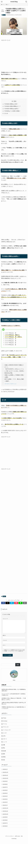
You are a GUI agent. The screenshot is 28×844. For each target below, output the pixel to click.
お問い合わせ (17, 836)
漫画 (4, 753)
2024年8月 (5, 784)
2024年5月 (5, 793)
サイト (4, 645)
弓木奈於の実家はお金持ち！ (11, 108)
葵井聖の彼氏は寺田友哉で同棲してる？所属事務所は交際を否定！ (14, 690)
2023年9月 (5, 817)
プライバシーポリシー (9, 836)
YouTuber (5, 721)
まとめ (6, 113)
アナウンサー (6, 727)
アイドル (5, 723)
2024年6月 (5, 790)
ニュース (5, 741)
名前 (4, 635)
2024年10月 (5, 778)
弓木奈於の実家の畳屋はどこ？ (12, 106)
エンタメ (5, 732)
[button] (3, 603)
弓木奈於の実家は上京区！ (11, 104)
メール (5, 640)
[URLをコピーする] (25, 603)
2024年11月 (5, 775)
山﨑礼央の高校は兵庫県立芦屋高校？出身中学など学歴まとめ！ (14, 703)
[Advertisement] (14, 55)
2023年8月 (5, 820)
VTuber (4, 718)
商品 (4, 747)
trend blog (14, 1)
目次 (22, 836)
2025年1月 (5, 769)
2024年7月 (5, 787)
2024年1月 (5, 805)
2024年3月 (5, 799)
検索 (18, 664)
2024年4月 (5, 796)
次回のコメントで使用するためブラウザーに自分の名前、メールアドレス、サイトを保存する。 (14, 650)
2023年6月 (5, 826)
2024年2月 (5, 802)
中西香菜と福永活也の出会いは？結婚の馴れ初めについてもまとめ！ (14, 707)
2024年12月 (5, 772)
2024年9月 (5, 781)
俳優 (4, 744)
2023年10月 (5, 814)
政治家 (4, 750)
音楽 (4, 759)
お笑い (4, 735)
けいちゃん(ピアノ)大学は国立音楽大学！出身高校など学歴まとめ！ (13, 694)
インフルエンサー (7, 730)
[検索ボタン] (26, 1)
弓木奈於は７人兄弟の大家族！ (12, 111)
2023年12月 (5, 808)
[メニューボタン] (1, 1)
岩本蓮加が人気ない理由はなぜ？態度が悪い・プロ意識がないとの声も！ (14, 699)
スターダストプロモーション (10, 383)
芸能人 (4, 14)
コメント (5, 618)
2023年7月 (5, 823)
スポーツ (5, 738)
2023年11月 (5, 811)
